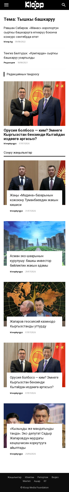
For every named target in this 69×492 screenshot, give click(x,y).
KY (45, 481)
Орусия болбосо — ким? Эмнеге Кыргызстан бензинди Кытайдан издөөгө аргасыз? (34, 134)
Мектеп (27, 481)
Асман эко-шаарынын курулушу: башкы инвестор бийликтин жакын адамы (30, 260)
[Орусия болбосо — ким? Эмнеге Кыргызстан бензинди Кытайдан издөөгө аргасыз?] (34, 103)
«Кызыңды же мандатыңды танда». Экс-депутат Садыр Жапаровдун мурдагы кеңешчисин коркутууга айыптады (32, 438)
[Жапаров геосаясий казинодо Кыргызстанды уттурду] (34, 304)
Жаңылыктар (15, 477)
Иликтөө (29, 477)
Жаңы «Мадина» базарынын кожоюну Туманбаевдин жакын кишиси (34, 200)
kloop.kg (8, 41)
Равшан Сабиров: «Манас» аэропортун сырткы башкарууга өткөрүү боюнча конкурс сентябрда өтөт (31, 32)
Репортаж (43, 477)
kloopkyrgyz (10, 143)
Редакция (9, 62)
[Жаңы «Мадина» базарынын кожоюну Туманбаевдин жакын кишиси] (34, 182)
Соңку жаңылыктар (18, 152)
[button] (6, 5)
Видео (55, 477)
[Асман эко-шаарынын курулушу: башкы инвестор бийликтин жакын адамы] (34, 243)
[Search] (64, 5)
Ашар (37, 481)
